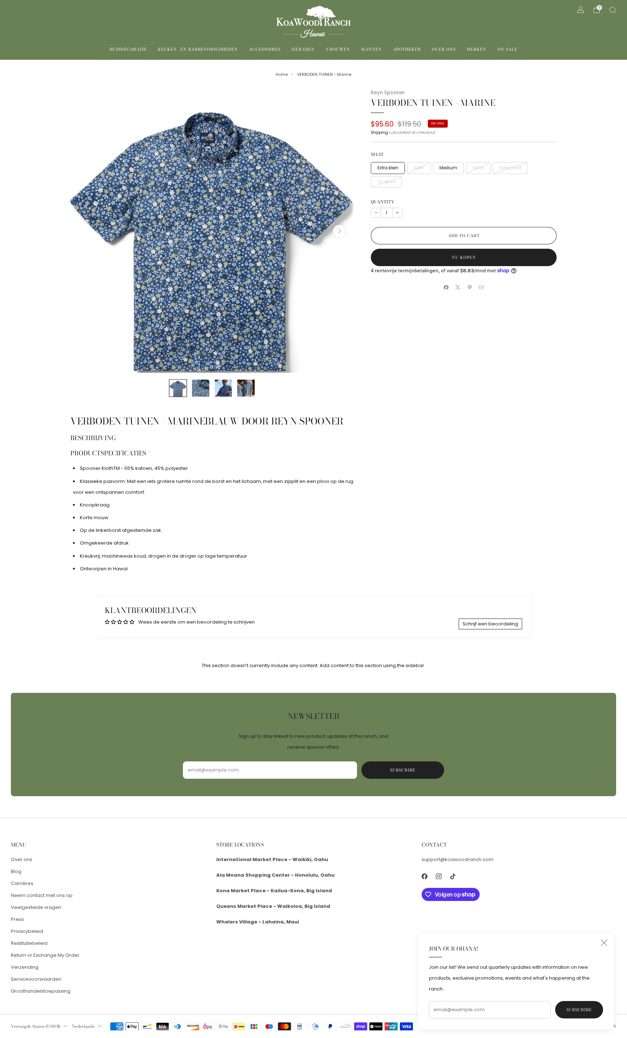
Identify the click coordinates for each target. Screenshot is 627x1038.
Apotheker (407, 49)
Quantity (382, 201)
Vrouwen (338, 49)
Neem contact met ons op (42, 895)
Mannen (371, 49)
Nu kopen (464, 257)
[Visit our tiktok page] (453, 876)
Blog (16, 871)
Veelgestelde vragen (36, 907)
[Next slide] (339, 231)
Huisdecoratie (128, 49)
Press (17, 919)
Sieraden (303, 49)
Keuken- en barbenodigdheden (198, 49)
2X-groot (386, 182)
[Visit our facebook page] (424, 876)
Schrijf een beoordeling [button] (490, 623)
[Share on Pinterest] (470, 287)
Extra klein (387, 168)
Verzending (24, 967)
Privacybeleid (27, 931)
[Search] (612, 9)
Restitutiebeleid (29, 943)
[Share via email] (481, 287)
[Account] (580, 9)
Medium (448, 168)
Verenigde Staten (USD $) (35, 1026)
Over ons (444, 49)
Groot (478, 168)
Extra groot (510, 168)
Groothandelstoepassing (40, 991)
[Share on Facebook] (446, 287)
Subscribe (579, 1010)
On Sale (507, 49)
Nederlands (83, 1026)
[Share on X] (458, 287)
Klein (419, 168)
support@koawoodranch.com (457, 859)
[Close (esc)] (604, 942)
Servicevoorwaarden (36, 979)
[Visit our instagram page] (438, 876)
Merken (477, 49)
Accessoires (264, 49)
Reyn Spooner (388, 92)
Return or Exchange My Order (45, 955)
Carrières (22, 883)
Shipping (379, 132)
